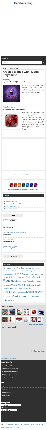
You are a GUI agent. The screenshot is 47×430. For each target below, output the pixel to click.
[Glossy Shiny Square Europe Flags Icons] (26, 319)
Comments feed (6, 392)
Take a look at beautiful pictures (23, 174)
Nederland (30, 285)
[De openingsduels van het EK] (4, 319)
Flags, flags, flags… (8, 239)
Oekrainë (38, 285)
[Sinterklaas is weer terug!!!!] (19, 312)
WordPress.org (6, 395)
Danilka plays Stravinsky (11, 208)
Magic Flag (6, 80)
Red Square (22, 288)
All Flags (9, 268)
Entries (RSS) (17, 424)
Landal (18, 281)
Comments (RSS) (26, 424)
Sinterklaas (9, 292)
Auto (29, 268)
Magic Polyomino (9, 107)
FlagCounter (30, 277)
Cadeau (8, 271)
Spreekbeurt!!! (34, 291)
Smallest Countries (20, 292)
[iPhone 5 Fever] (41, 319)
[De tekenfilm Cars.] (19, 319)
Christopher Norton (20, 271)
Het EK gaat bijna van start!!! (12, 206)
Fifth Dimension (21, 277)
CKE (27, 271)
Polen (12, 288)
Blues (4, 271)
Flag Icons (39, 277)
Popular (13, 215)
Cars (13, 271)
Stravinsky (6, 297)
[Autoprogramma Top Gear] (12, 312)
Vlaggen (28, 297)
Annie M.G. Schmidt (19, 268)
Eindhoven (10, 274)
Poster (16, 288)
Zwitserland (9, 300)
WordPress (10, 424)
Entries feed (5, 389)
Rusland (29, 288)
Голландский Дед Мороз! (10, 246)
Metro (36, 281)
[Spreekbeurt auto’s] (41, 312)
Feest (15, 277)
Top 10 (11, 297)
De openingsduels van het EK (12, 204)
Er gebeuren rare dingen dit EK (12, 201)
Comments (13, 256)
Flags (6, 280)
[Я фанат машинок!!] (4, 312)
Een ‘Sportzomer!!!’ (9, 199)
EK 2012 (18, 274)
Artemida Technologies (13, 427)
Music (14, 285)
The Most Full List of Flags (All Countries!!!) (15, 232)
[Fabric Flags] (26, 312)
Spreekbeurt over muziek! (10, 219)
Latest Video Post (8, 327)
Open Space (6, 288)
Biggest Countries (37, 268)
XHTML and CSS (39, 424)
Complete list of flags (34, 271)
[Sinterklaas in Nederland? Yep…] (34, 319)
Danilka (5, 274)
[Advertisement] (23, 30)
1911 (4, 268)
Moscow (8, 285)
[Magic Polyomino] (34, 312)
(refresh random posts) (36, 324)
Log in (3, 386)
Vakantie (19, 296)
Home (5, 68)
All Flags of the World (9, 226)
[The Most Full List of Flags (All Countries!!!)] (12, 319)
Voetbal (34, 296)
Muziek (22, 284)
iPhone (13, 281)
